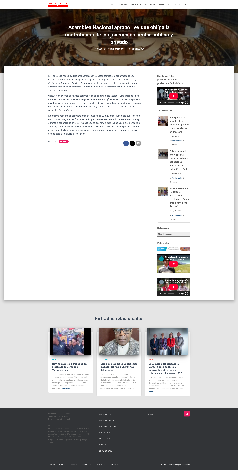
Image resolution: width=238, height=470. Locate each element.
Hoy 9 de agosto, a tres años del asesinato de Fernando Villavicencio (69, 366)
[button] (126, 4)
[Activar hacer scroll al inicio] (233, 465)
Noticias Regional (108, 427)
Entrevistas (105, 439)
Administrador (177, 141)
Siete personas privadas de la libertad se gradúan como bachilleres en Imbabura (179, 124)
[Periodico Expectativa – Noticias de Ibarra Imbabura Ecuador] (58, 4)
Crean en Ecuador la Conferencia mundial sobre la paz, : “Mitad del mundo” (119, 366)
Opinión (102, 445)
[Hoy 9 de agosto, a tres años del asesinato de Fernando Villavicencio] (70, 342)
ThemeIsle (185, 465)
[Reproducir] (160, 102)
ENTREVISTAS (164, 4)
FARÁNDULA (149, 4)
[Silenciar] (182, 102)
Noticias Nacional (108, 421)
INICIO (113, 4)
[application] (173, 96)
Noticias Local (106, 415)
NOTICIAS (122, 4)
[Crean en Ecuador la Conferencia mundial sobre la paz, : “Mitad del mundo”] (119, 342)
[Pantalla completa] (186, 102)
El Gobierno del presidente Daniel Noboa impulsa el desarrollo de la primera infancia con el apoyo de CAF (165, 368)
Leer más (66, 388)
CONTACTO (177, 4)
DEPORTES (135, 4)
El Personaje (105, 451)
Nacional (63, 141)
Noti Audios (104, 433)
